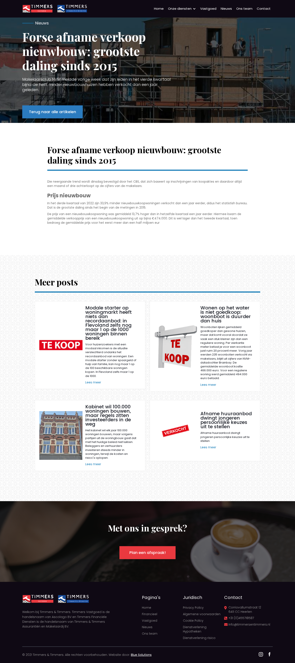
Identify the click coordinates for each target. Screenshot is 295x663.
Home (159, 8)
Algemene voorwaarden (201, 614)
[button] (182, 8)
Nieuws (226, 8)
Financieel (149, 614)
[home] (37, 8)
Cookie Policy (193, 620)
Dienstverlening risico (199, 638)
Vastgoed (208, 8)
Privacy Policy (193, 607)
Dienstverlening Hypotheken (194, 629)
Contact (264, 8)
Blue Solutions (141, 655)
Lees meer (93, 382)
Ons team (244, 8)
